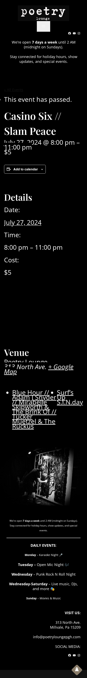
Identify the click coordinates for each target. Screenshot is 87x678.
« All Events (13, 89)
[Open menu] (43, 26)
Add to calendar (25, 169)
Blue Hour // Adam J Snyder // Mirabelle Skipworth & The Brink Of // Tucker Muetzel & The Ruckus (34, 409)
